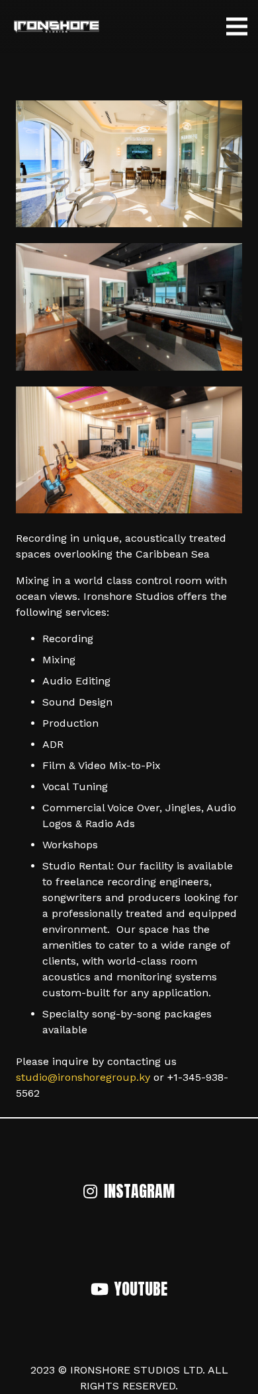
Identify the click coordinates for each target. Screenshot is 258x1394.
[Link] (56, 26)
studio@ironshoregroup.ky (83, 1077)
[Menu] (237, 26)
